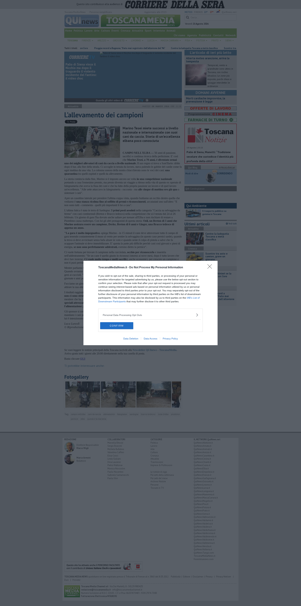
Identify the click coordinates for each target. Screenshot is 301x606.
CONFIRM (117, 325)
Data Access (150, 338)
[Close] (210, 267)
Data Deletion (130, 338)
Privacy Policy (170, 338)
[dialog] (150, 303)
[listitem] (150, 315)
